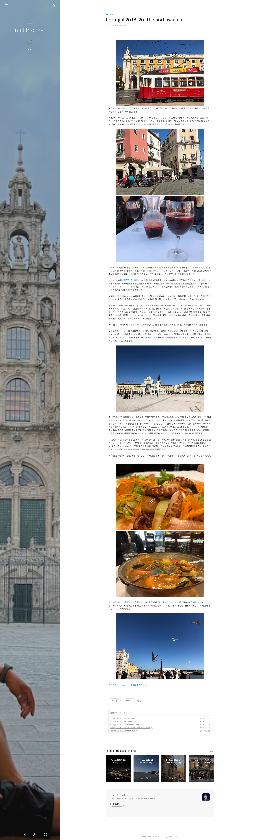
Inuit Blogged (30, 30)
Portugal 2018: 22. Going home (122, 718)
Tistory (175, 837)
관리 (46, 834)
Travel (109, 14)
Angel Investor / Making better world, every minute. (133, 798)
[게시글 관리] (120, 701)
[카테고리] (6, 6)
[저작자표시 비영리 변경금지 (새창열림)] (138, 701)
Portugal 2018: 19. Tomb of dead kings (124, 725)
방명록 (24, 834)
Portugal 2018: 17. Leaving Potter (122, 731)
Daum (159, 837)
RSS (35, 834)
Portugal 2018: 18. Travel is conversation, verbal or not (130, 728)
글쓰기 (14, 834)
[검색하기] (53, 5)
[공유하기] (116, 701)
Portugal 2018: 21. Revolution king (123, 721)
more (212, 751)
